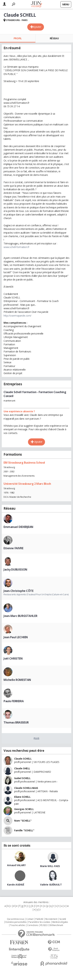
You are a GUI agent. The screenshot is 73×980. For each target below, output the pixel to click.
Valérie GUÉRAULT (51, 884)
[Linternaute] (19, 949)
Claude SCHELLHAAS (26, 788)
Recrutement (51, 919)
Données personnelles (16, 922)
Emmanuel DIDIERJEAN (18, 527)
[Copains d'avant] (19, 956)
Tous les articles (17, 925)
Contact (29, 919)
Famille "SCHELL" (24, 830)
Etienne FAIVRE (13, 548)
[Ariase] (19, 963)
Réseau (54, 38)
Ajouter (37, 26)
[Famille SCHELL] (8, 830)
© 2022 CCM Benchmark (51, 925)
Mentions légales (60, 922)
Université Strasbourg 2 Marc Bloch (27, 484)
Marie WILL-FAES (50, 866)
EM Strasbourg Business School (24, 463)
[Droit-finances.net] (53, 949)
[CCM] (53, 942)
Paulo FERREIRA (14, 701)
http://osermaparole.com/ (17, 315)
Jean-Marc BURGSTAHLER (20, 616)
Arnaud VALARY (16, 865)
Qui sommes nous (15, 919)
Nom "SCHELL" (23, 820)
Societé (62, 919)
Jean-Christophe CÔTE (18, 591)
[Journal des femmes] (19, 942)
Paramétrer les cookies (39, 922)
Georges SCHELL (24, 809)
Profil (18, 38)
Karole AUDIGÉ (15, 884)
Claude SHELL (22, 768)
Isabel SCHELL (22, 778)
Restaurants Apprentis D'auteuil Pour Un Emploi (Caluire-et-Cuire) (36, 594)
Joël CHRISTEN (13, 658)
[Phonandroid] (53, 963)
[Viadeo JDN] (53, 956)
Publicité (39, 919)
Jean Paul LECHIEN (16, 637)
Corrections (32, 925)
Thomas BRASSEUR (16, 722)
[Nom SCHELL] (8, 820)
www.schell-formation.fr (16, 247)
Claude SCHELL (23, 758)
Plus (36, 738)
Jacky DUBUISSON (15, 569)
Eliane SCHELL (22, 796)
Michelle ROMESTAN (17, 680)
